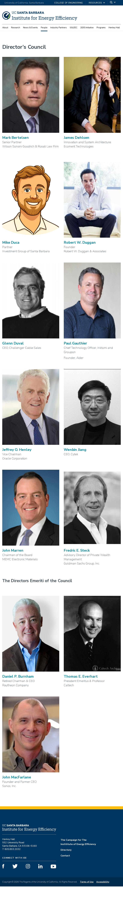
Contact (65, 855)
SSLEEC (73, 27)
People (44, 27)
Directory (66, 850)
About (5, 27)
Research (15, 27)
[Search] (112, 3)
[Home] (39, 20)
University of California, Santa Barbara (24, 2)
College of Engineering (68, 2)
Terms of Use (86, 881)
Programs (101, 27)
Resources (95, 2)
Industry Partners (58, 27)
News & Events (30, 27)
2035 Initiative (87, 27)
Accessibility (102, 881)
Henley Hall (114, 27)
